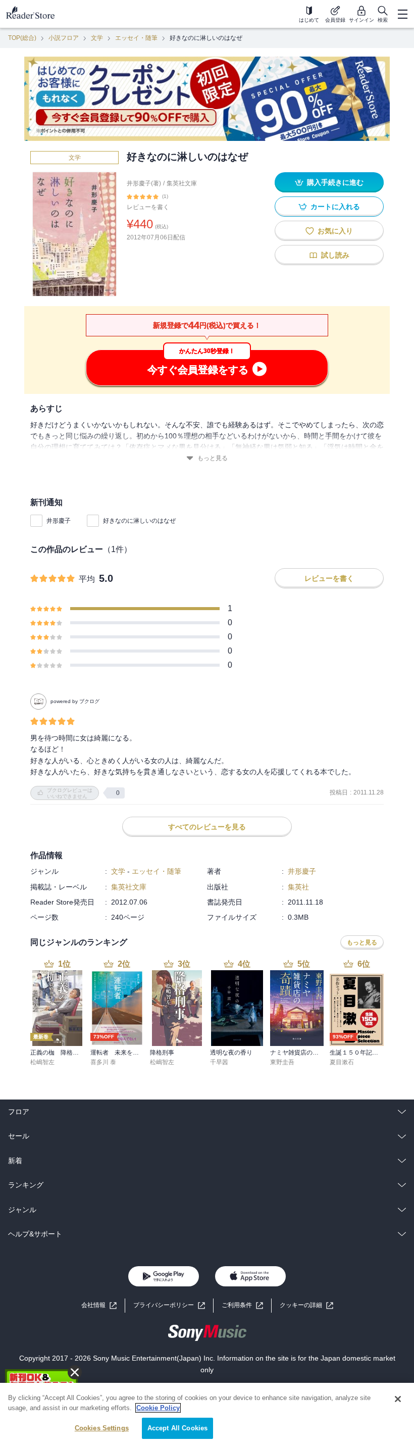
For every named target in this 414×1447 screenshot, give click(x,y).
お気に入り (335, 231)
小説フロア (63, 37)
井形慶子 (58, 520)
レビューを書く (148, 207)
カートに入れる (335, 207)
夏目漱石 (342, 1062)
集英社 (298, 887)
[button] (306, 1305)
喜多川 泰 (103, 1062)
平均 (87, 579)
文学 (97, 37)
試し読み (335, 255)
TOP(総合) (22, 37)
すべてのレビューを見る (207, 827)
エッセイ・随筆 (136, 37)
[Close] (398, 1399)
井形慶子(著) (144, 183)
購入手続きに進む (335, 182)
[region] (207, 1415)
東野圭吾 (282, 1062)
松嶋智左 (42, 1062)
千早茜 (219, 1062)
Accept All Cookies (177, 1428)
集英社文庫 (182, 183)
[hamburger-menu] (402, 14)
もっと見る (212, 458)
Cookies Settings (102, 1428)
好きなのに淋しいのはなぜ (139, 520)
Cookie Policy (158, 1408)
